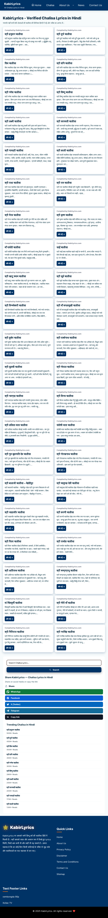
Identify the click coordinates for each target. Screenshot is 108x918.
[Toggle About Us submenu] (73, 5)
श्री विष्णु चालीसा (65, 92)
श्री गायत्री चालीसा (14, 150)
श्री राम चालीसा (64, 182)
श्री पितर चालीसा (13, 541)
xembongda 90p (11, 896)
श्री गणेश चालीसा (13, 92)
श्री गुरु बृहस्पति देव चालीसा (18, 454)
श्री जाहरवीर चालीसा (15, 512)
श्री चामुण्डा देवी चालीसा (68, 483)
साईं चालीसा (62, 247)
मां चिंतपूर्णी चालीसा (13, 602)
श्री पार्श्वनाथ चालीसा (67, 337)
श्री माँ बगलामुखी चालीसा (68, 305)
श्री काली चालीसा (65, 150)
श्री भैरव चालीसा (13, 215)
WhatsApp (15, 692)
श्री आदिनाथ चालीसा (15, 570)
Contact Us (62, 868)
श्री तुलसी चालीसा (13, 366)
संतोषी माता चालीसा (66, 425)
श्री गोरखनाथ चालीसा (67, 454)
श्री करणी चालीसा (65, 512)
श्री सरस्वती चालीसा (66, 121)
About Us (61, 843)
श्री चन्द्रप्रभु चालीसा (67, 570)
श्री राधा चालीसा (13, 182)
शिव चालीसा (10, 63)
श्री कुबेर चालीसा (13, 337)
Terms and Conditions (67, 861)
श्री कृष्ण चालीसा (65, 215)
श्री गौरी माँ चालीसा (66, 602)
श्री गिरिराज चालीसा (14, 631)
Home (60, 837)
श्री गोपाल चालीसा (65, 366)
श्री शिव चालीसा (12, 746)
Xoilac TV (7, 903)
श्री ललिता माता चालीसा (16, 425)
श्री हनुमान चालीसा (14, 34)
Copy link (15, 717)
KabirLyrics (22, 827)
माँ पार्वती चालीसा (12, 247)
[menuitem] (36, 5)
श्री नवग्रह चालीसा (14, 396)
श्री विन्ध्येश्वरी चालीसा (15, 305)
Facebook (15, 698)
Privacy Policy (64, 849)
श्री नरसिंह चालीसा (66, 631)
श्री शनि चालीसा (64, 63)
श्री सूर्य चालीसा (64, 276)
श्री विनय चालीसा (65, 396)
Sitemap (61, 874)
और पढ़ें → (9, 50)
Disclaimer (62, 855)
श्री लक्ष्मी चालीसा (13, 121)
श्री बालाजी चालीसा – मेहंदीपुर (19, 483)
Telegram (15, 711)
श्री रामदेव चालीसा (65, 541)
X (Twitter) (15, 704)
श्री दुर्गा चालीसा (64, 34)
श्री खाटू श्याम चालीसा (15, 276)
